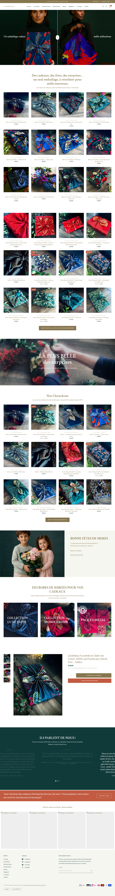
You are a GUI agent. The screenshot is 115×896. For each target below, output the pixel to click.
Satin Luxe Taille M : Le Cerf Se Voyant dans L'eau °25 (99, 160)
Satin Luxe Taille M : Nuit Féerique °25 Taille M (16, 198)
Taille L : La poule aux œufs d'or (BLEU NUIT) (71, 435)
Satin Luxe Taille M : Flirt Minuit (71, 159)
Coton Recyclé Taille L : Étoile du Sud (16, 509)
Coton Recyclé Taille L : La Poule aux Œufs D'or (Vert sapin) (71, 510)
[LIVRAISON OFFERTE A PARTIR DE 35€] (57, 1)
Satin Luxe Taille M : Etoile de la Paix (16, 122)
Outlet (86, 6)
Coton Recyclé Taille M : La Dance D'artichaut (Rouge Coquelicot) (43, 243)
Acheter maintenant (89, 680)
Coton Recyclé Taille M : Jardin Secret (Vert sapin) (16, 318)
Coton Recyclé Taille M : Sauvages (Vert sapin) (99, 318)
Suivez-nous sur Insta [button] (76, 555)
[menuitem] (28, 6)
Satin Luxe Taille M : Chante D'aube (99, 122)
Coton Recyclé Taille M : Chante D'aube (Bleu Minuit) (71, 281)
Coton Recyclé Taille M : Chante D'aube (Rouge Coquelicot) (71, 243)
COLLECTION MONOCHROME (16, 240)
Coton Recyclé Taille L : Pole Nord (71, 317)
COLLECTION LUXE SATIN (16, 120)
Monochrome (46, 6)
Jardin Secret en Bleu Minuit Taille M (98, 509)
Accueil (29, 6)
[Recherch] (103, 6)
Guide (64, 6)
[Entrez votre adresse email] (91, 870)
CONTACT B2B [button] (104, 795)
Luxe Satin (37, 6)
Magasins (71, 6)
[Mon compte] (106, 6)
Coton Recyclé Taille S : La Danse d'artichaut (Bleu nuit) (43, 281)
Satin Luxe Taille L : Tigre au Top (44, 159)
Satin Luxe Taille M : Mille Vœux (44, 122)
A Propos (79, 6)
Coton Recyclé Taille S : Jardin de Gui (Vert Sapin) (43, 318)
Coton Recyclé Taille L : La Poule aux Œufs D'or (98, 243)
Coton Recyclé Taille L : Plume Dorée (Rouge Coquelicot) (16, 243)
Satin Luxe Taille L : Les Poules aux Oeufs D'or (71, 198)
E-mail (60, 867)
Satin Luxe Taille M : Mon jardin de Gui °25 (71, 123)
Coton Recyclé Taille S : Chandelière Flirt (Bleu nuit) (98, 281)
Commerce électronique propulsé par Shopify (34, 885)
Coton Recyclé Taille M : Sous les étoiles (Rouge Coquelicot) (71, 473)
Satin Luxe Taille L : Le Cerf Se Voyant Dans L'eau (99, 198)
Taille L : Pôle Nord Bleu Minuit (16, 280)
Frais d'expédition (79, 668)
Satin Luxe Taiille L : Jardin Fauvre (16, 159)
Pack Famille (56, 6)
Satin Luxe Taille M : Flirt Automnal (44, 197)
